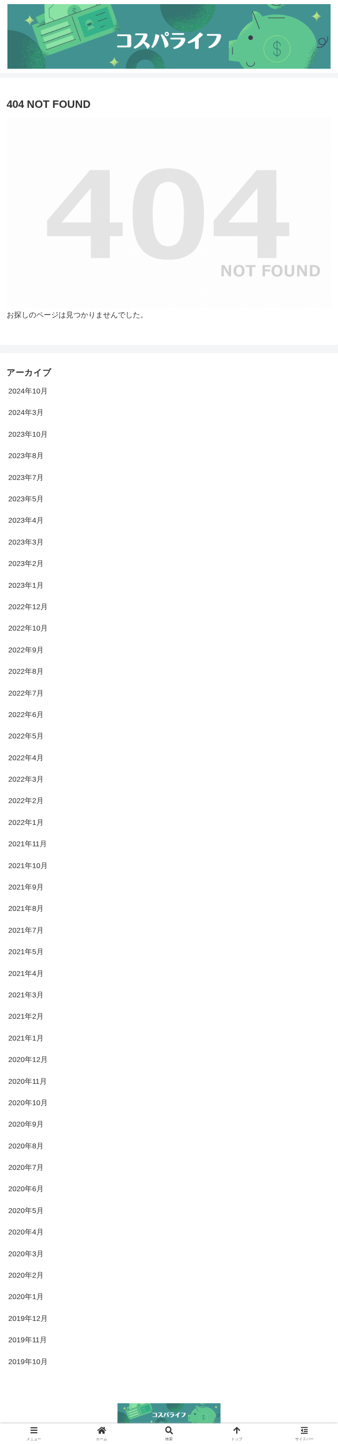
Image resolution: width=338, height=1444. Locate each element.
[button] (312, 1186)
